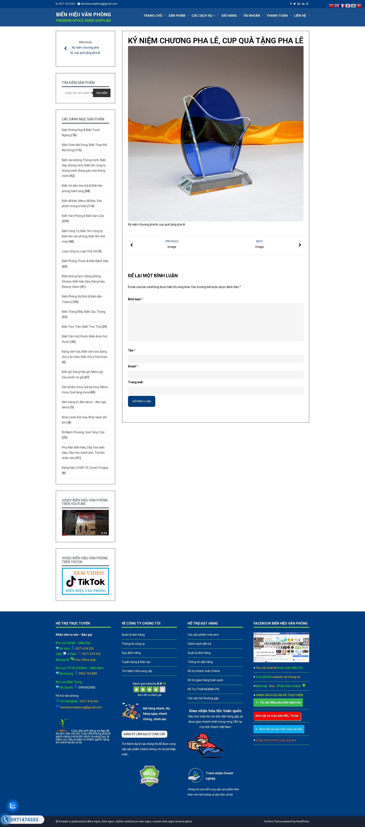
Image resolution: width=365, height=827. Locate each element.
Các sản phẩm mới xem (203, 634)
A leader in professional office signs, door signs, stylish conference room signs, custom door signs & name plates (125, 821)
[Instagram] (307, 3)
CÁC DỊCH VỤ (202, 16)
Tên (131, 350)
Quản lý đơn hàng (133, 634)
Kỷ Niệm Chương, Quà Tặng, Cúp (83, 432)
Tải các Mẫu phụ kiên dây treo (280, 702)
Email (133, 366)
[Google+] (299, 3)
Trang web (135, 382)
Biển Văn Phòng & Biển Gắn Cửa (83, 215)
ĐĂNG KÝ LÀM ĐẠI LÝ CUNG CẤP (144, 734)
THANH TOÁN (277, 16)
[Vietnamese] (359, 5)
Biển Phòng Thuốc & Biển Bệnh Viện (85, 261)
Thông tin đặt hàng (200, 662)
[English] (337, 5)
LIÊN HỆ (300, 16)
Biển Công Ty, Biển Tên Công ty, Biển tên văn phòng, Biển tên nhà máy (83, 236)
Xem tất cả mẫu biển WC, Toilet (276, 715)
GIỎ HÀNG (229, 16)
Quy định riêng (131, 653)
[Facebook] (291, 3)
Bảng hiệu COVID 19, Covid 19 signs (85, 467)
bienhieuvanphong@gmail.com (99, 3)
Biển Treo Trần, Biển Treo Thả (81, 326)
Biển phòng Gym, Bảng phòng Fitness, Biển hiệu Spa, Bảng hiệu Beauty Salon (83, 281)
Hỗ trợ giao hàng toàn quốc (205, 680)
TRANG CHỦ (152, 16)
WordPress (302, 821)
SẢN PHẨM (177, 16)
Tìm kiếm (101, 93)
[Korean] (353, 5)
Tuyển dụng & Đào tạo (136, 662)
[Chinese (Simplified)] (331, 5)
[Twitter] (295, 3)
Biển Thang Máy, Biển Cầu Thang (83, 311)
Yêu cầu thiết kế (279, 667)
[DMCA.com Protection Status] (149, 786)
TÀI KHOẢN (251, 16)
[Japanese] (348, 5)
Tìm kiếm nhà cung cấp (137, 671)
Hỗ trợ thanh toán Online (204, 671)
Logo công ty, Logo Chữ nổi (79, 251)
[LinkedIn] (303, 3)
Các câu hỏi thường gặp (203, 698)
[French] (342, 5)
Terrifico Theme (273, 821)
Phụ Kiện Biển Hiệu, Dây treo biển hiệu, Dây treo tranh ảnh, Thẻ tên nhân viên (83, 453)
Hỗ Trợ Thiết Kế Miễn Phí (203, 689)
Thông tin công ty (133, 643)
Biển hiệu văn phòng (83, 15)
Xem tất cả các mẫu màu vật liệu (280, 729)
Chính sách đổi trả (199, 643)
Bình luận (135, 299)
